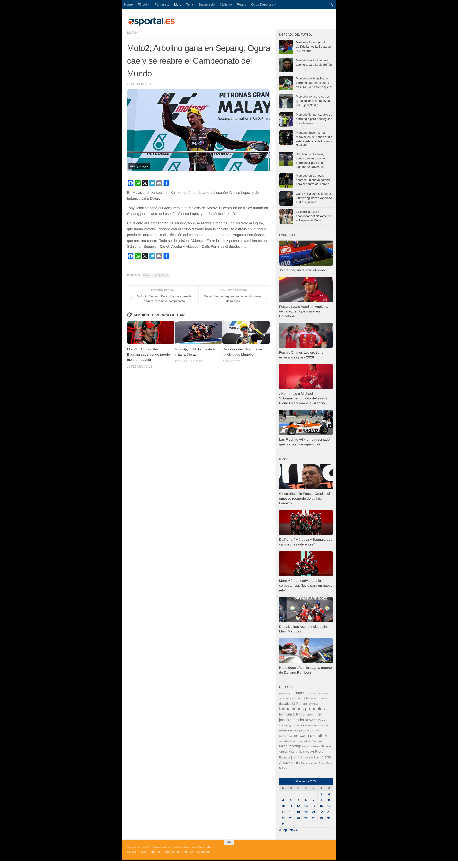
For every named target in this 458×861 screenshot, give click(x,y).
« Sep (283, 830)
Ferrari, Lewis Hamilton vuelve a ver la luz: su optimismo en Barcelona (303, 311)
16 (328, 806)
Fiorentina (313, 704)
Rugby (241, 4)
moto (132, 32)
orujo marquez (305, 751)
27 (306, 818)
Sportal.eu (172, 851)
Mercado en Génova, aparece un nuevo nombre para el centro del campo (313, 180)
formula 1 (287, 714)
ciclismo (323, 698)
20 (306, 812)
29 (321, 818)
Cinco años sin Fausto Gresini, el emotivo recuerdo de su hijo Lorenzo (304, 498)
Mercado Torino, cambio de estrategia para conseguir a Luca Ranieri (314, 119)
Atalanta (282, 693)
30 (328, 818)
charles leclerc (309, 698)
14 (313, 806)
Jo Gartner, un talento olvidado (302, 270)
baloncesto (300, 693)
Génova (309, 715)
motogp (294, 746)
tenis (295, 762)
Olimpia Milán (287, 751)
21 (313, 812)
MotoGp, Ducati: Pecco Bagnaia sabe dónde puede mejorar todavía (148, 354)
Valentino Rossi (316, 763)
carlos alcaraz (292, 698)
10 (283, 806)
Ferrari (301, 703)
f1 (293, 703)
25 (290, 818)
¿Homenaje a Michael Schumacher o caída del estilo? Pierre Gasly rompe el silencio (303, 398)
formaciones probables (302, 708)
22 (321, 812)
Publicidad (205, 847)
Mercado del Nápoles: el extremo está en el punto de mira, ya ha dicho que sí (314, 83)
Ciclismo (226, 4)
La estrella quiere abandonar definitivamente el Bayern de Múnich (313, 216)
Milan (283, 746)
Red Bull (308, 758)
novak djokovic (313, 747)
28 (313, 818)
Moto (177, 4)
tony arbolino (161, 275)
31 (283, 824)
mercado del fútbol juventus (312, 741)
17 (283, 812)
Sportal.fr (188, 851)
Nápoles (326, 746)
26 (298, 818)
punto (297, 757)
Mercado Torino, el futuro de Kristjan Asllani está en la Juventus (313, 46)
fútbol (301, 714)
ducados (285, 703)
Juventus (313, 720)
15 (321, 806)
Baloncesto (207, 4)
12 (298, 806)
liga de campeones (298, 725)
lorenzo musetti (314, 725)
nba (304, 746)
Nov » (294, 830)
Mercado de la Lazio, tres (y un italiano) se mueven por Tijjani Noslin (313, 101)
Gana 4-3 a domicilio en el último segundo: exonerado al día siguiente (314, 198)
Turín (304, 763)
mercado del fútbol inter (289, 741)
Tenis (190, 4)
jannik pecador (291, 720)
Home (128, 4)
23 (328, 812)
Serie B (286, 763)
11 (290, 806)
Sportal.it (156, 851)
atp (289, 693)
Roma (317, 757)
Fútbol (142, 4)
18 (290, 812)
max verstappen (296, 730)
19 (298, 812)
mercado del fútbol (310, 735)
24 (283, 818)
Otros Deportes (262, 4)
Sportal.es (203, 851)
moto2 (146, 275)
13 (306, 806)
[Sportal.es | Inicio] (151, 21)
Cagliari (313, 693)
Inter (318, 714)
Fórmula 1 (162, 4)
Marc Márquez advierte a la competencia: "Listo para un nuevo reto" (306, 585)
